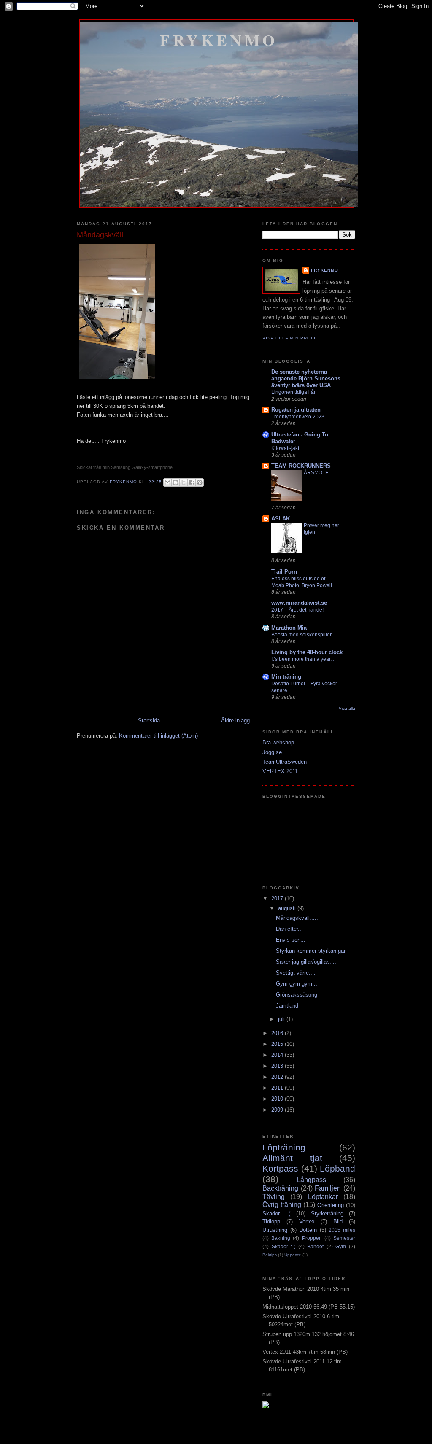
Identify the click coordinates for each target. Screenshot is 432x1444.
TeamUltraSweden (284, 762)
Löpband (337, 1168)
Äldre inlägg (235, 720)
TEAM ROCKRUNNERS (301, 466)
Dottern (308, 1230)
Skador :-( (276, 1213)
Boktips (269, 1255)
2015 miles (342, 1230)
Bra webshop (278, 742)
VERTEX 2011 (280, 771)
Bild (338, 1221)
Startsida (149, 720)
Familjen (328, 1188)
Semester (344, 1238)
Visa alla (347, 708)
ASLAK (280, 518)
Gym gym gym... (296, 984)
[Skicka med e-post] (167, 482)
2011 (278, 1088)
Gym (340, 1246)
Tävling (273, 1196)
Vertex (307, 1221)
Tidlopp (271, 1221)
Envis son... (290, 940)
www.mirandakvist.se (299, 603)
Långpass (311, 1179)
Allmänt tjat (292, 1158)
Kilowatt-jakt (285, 448)
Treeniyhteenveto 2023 (297, 417)
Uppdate (292, 1255)
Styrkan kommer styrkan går (311, 951)
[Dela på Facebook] (191, 482)
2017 (278, 898)
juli (282, 1019)
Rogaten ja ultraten (296, 410)
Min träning (286, 677)
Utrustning (274, 1230)
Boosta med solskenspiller (301, 635)
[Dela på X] (183, 482)
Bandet (315, 1246)
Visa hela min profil (290, 338)
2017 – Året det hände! (297, 610)
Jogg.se (272, 752)
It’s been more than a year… (303, 659)
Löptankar (323, 1196)
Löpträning (283, 1147)
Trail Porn (284, 571)
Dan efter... (289, 929)
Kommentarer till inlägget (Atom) (158, 736)
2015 (278, 1044)
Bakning (280, 1238)
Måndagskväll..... (297, 918)
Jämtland (287, 1005)
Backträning (280, 1188)
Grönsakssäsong (296, 994)
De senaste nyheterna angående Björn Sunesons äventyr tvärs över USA (305, 378)
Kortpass (280, 1168)
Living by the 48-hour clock (307, 652)
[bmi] (265, 1406)
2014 (278, 1055)
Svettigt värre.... (296, 973)
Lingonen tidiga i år (293, 392)
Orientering (330, 1205)
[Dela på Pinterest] (199, 482)
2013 (278, 1066)
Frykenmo (219, 39)
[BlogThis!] (175, 482)
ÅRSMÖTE (316, 473)
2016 (278, 1033)
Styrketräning (327, 1213)
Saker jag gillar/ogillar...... (307, 962)
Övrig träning (281, 1204)
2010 (278, 1099)
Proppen (312, 1238)
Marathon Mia (289, 628)
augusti (287, 908)
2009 (278, 1110)
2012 (278, 1077)
